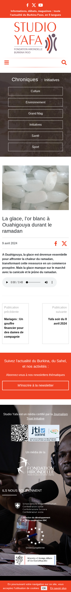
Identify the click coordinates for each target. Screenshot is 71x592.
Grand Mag (35, 113)
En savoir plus (58, 588)
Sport (35, 146)
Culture (35, 91)
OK (44, 588)
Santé (35, 135)
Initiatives (35, 124)
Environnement (35, 102)
